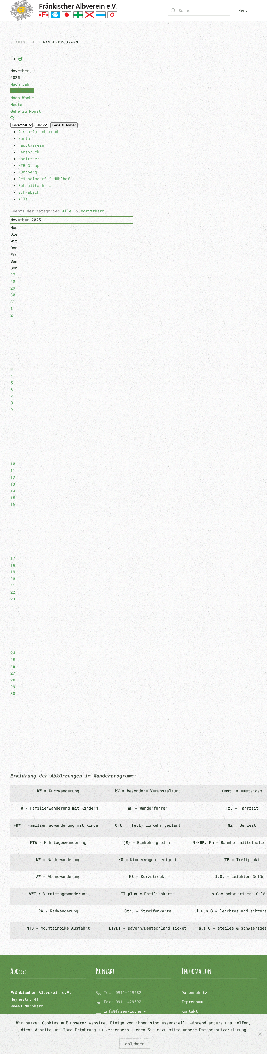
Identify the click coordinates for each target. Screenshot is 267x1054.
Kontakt (189, 1011)
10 (12, 463)
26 (12, 666)
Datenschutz (194, 992)
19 (12, 571)
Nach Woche (22, 97)
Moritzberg (92, 211)
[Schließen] (260, 1034)
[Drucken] (20, 58)
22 (12, 592)
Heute (16, 104)
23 (12, 598)
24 (12, 652)
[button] (247, 10)
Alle (66, 211)
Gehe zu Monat (64, 125)
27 (12, 274)
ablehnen (134, 1043)
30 (12, 294)
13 (12, 484)
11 (12, 470)
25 (12, 659)
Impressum (192, 1001)
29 (12, 288)
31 (12, 301)
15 (12, 497)
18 (12, 565)
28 (12, 281)
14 (12, 490)
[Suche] (12, 118)
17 (12, 558)
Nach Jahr (21, 84)
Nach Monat (22, 90)
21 (12, 585)
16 (12, 504)
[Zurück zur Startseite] (63, 10)
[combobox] (199, 10)
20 (12, 578)
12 (12, 477)
